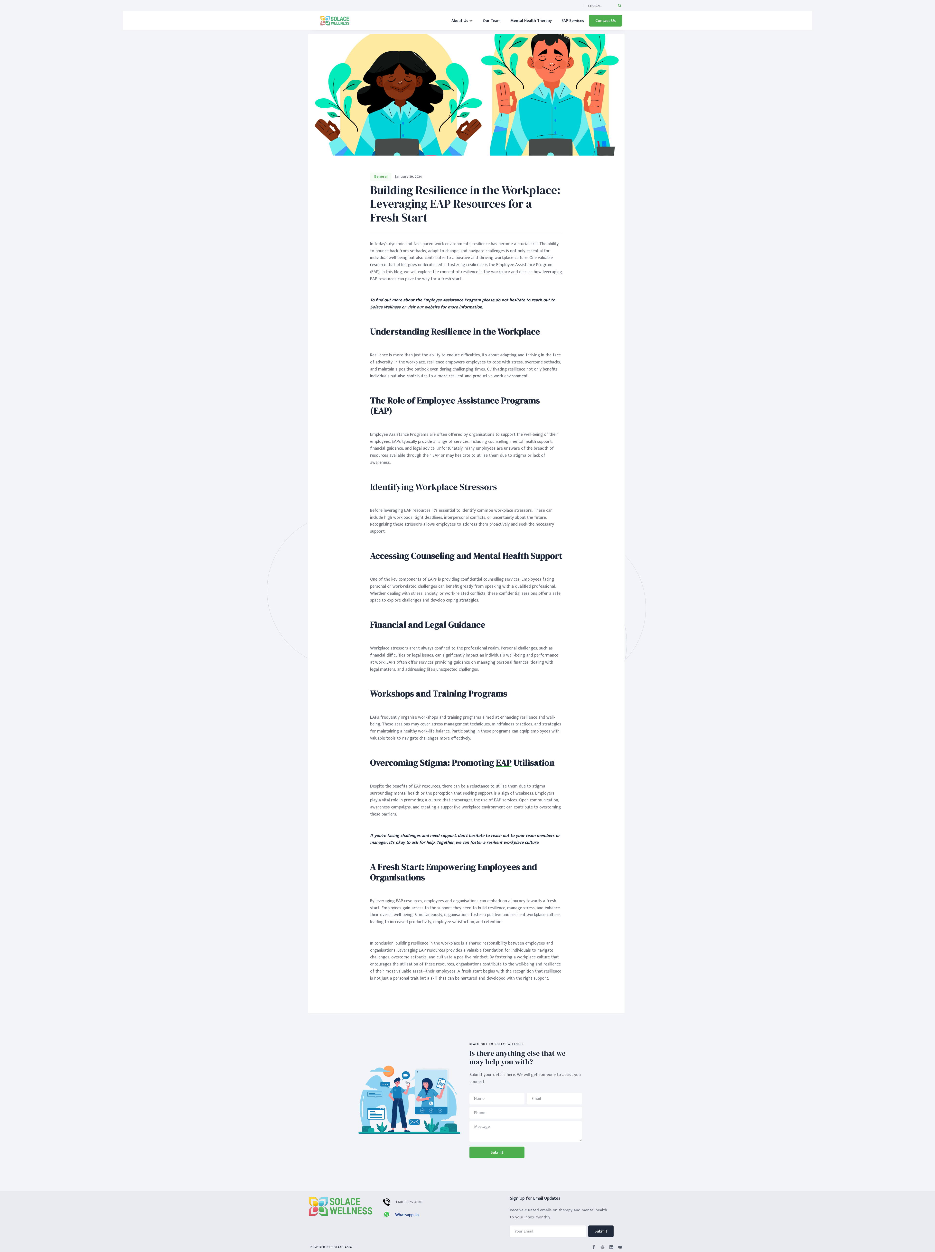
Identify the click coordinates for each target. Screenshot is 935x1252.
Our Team (492, 20)
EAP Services (572, 20)
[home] (335, 20)
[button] (462, 21)
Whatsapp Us (407, 1215)
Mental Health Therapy (531, 20)
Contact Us (605, 20)
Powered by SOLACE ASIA (331, 1247)
